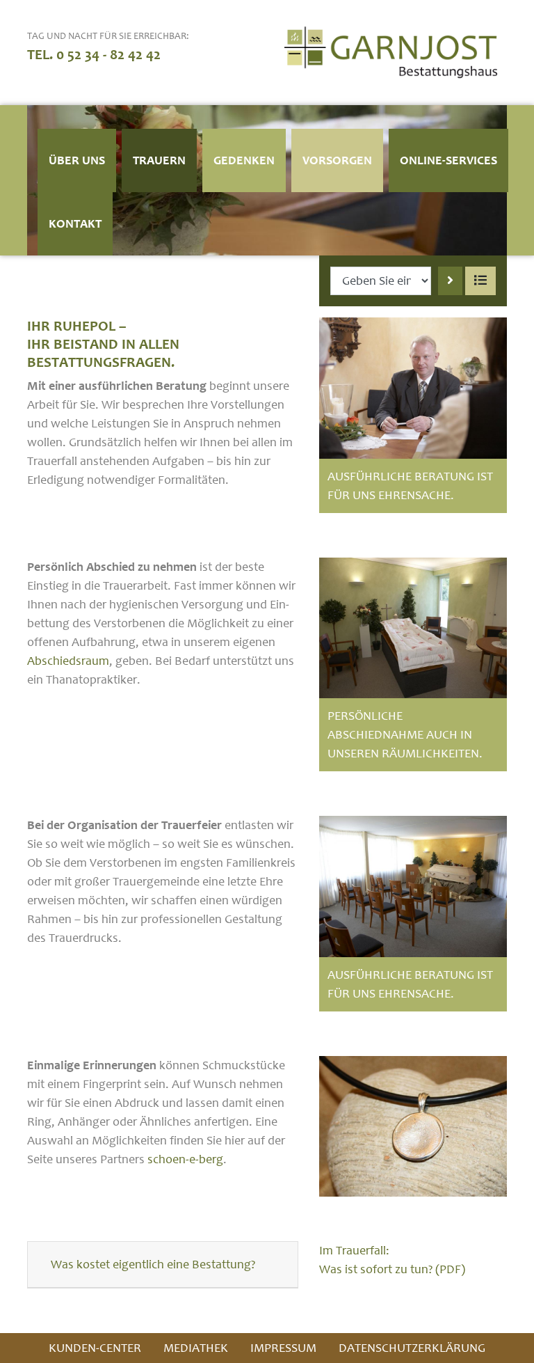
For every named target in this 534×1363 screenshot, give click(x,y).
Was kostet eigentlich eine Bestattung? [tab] (153, 1264)
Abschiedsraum (68, 661)
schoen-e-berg (185, 1159)
